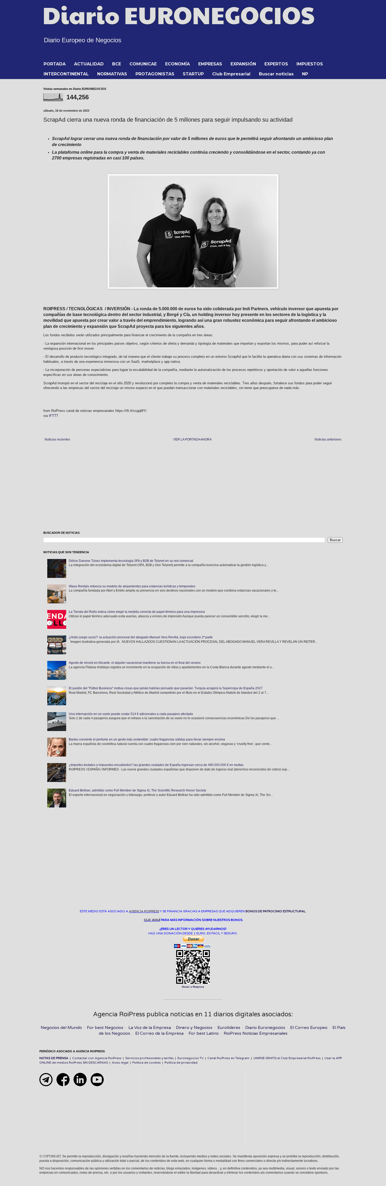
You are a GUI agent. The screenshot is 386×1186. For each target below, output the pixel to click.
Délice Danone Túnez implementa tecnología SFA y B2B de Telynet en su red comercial (131, 561)
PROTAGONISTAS (154, 73)
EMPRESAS (210, 63)
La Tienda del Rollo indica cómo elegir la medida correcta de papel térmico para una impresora (137, 612)
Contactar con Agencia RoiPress (96, 1058)
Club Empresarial (231, 73)
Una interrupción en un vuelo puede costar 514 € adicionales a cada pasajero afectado (131, 714)
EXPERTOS (276, 63)
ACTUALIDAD (89, 63)
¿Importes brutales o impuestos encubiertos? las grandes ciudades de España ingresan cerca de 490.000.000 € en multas (156, 765)
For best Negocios (105, 1027)
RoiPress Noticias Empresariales (256, 1033)
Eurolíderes (228, 1027)
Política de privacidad (181, 1062)
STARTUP (193, 73)
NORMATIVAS (112, 73)
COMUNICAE (143, 63)
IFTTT (53, 416)
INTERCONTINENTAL (66, 73)
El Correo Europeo (308, 1027)
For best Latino (204, 1033)
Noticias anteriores (328, 439)
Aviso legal (120, 1062)
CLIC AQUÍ (152, 920)
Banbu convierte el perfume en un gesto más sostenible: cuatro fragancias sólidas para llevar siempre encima (147, 739)
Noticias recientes (57, 439)
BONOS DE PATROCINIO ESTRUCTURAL (276, 911)
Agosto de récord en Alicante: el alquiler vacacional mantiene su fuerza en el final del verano (135, 663)
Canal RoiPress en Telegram (228, 1058)
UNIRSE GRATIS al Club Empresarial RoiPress (287, 1058)
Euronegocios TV (191, 1058)
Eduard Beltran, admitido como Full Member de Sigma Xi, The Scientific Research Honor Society (137, 790)
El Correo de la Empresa (159, 1033)
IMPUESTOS (309, 63)
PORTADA (55, 63)
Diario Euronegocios (265, 1027)
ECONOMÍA (177, 63)
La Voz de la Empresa (149, 1027)
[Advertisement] (193, 486)
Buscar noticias (276, 73)
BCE (116, 63)
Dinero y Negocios (194, 1027)
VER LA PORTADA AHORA (192, 439)
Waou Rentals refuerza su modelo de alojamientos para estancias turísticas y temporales (132, 586)
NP (305, 73)
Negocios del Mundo (61, 1027)
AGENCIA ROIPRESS (144, 911)
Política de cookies (146, 1062)
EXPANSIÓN (243, 63)
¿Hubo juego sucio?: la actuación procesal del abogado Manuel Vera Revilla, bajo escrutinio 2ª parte (141, 637)
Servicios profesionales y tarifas (149, 1058)
